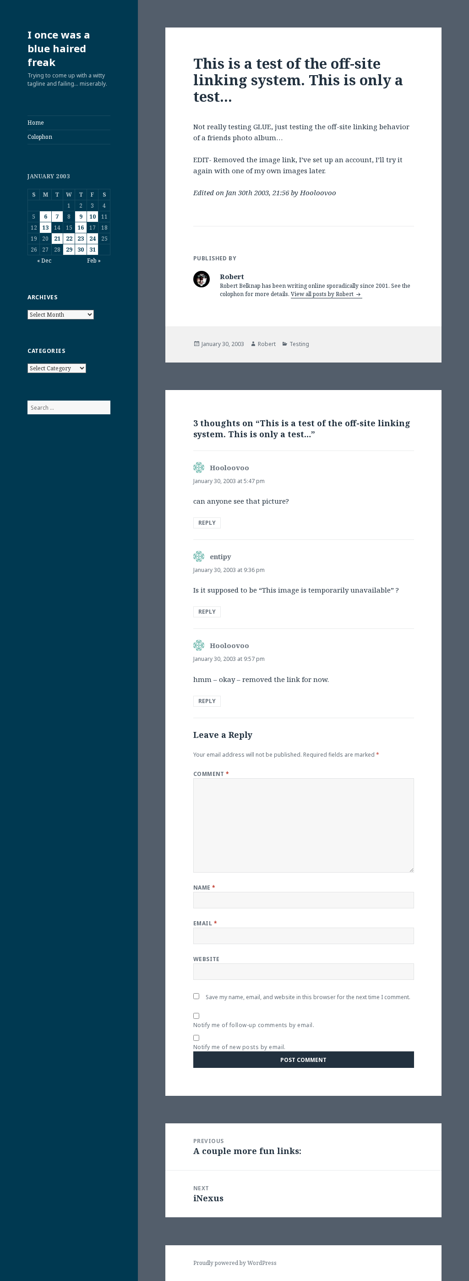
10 (92, 216)
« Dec (44, 260)
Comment (211, 774)
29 (69, 249)
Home (35, 122)
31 (92, 249)
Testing (299, 344)
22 (69, 238)
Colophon (39, 137)
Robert (267, 344)
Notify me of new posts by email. (239, 1047)
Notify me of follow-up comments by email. (254, 1025)
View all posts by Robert (323, 294)
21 (57, 238)
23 (80, 238)
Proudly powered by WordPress (235, 1263)
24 (92, 238)
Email (205, 923)
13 (45, 227)
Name (204, 887)
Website (206, 959)
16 (80, 227)
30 (80, 249)
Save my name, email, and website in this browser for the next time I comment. (308, 997)
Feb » (94, 260)
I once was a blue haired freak (58, 48)
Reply (207, 523)
